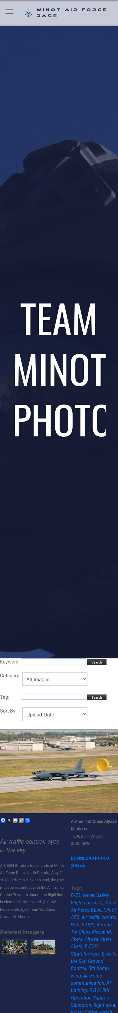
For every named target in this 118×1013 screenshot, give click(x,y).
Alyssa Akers (98, 939)
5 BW (94, 990)
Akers (77, 946)
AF (109, 983)
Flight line (81, 903)
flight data (104, 1005)
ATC (98, 903)
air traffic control (99, 917)
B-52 (75, 895)
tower (88, 895)
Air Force (92, 976)
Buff (75, 925)
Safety (102, 895)
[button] (10, 13)
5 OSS (88, 925)
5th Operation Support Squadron (90, 997)
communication (87, 983)
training (79, 990)
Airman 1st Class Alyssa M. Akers (91, 932)
